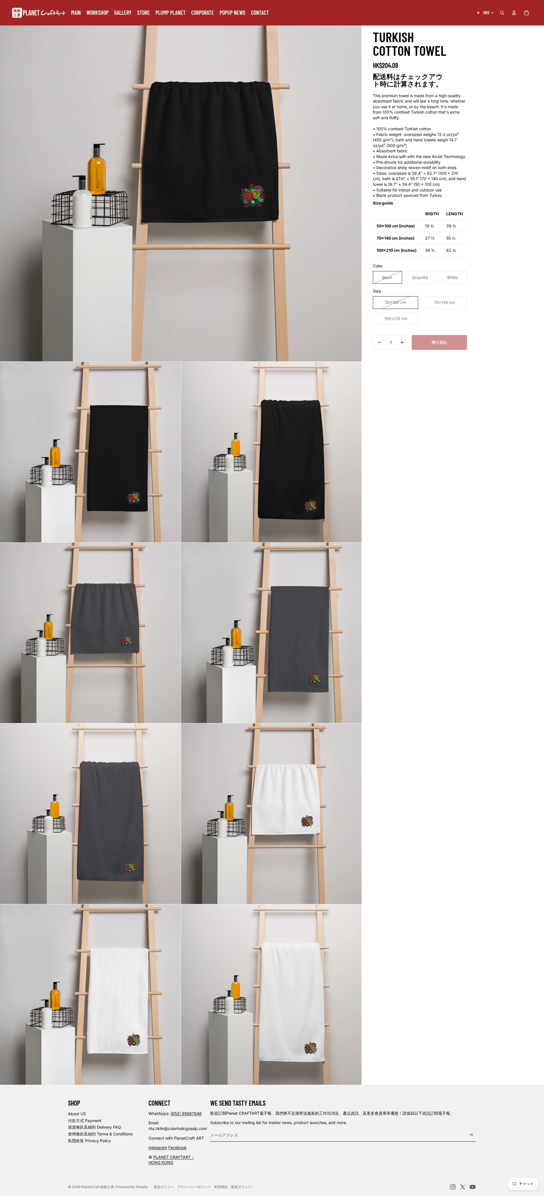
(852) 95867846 (186, 1113)
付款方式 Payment (84, 1120)
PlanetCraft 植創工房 (97, 1187)
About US (77, 1113)
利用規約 (221, 1187)
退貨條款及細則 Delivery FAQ (94, 1127)
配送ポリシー (241, 1187)
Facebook (177, 1147)
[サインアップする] (471, 1135)
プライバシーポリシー (194, 1187)
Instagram (157, 1147)
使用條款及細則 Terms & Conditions (100, 1133)
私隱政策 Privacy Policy (89, 1140)
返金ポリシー (164, 1187)
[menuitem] (76, 13)
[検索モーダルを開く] (502, 13)
